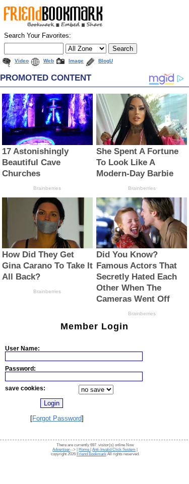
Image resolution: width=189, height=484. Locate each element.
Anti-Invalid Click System (114, 449)
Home (84, 449)
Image (76, 60)
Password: (20, 368)
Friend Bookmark (91, 454)
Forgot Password (57, 418)
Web (48, 60)
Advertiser (61, 449)
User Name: (22, 348)
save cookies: (25, 388)
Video (22, 60)
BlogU (105, 60)
